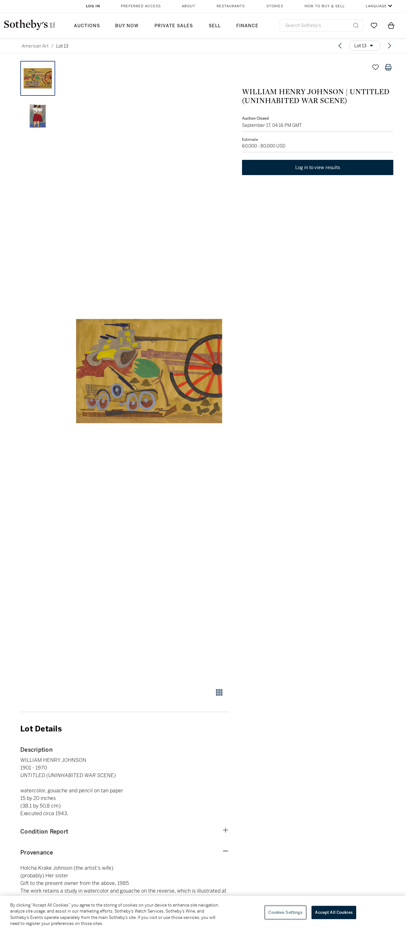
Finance (247, 26)
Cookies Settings (285, 912)
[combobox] (321, 25)
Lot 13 (62, 46)
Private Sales (173, 26)
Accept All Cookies (333, 912)
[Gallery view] (219, 692)
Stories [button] (274, 6)
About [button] (188, 6)
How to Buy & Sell (324, 6)
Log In (93, 6)
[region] (203, 913)
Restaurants (231, 6)
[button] (149, 371)
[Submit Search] (355, 25)
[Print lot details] (388, 67)
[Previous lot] (340, 46)
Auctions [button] (87, 26)
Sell (215, 26)
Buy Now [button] (127, 26)
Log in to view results (317, 167)
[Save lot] (375, 67)
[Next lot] (389, 46)
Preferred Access (141, 6)
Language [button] (376, 6)
